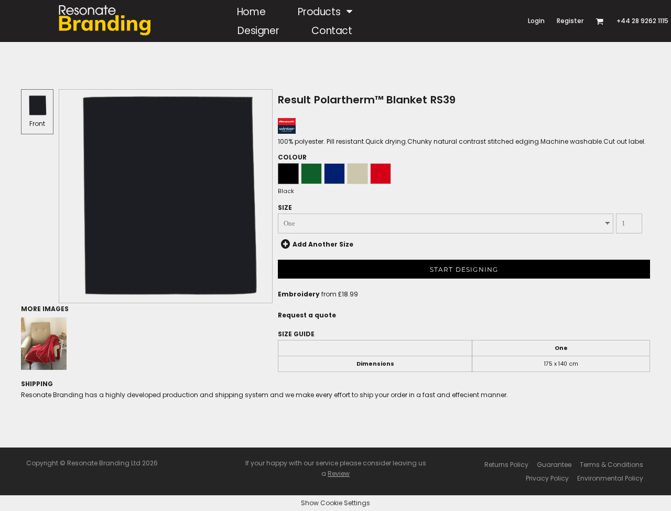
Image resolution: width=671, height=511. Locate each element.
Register (570, 20)
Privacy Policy (547, 478)
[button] (325, 11)
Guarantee (554, 464)
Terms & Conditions (611, 464)
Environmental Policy (610, 478)
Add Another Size (323, 244)
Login (536, 20)
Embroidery (299, 294)
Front (37, 123)
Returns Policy (506, 464)
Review (339, 473)
